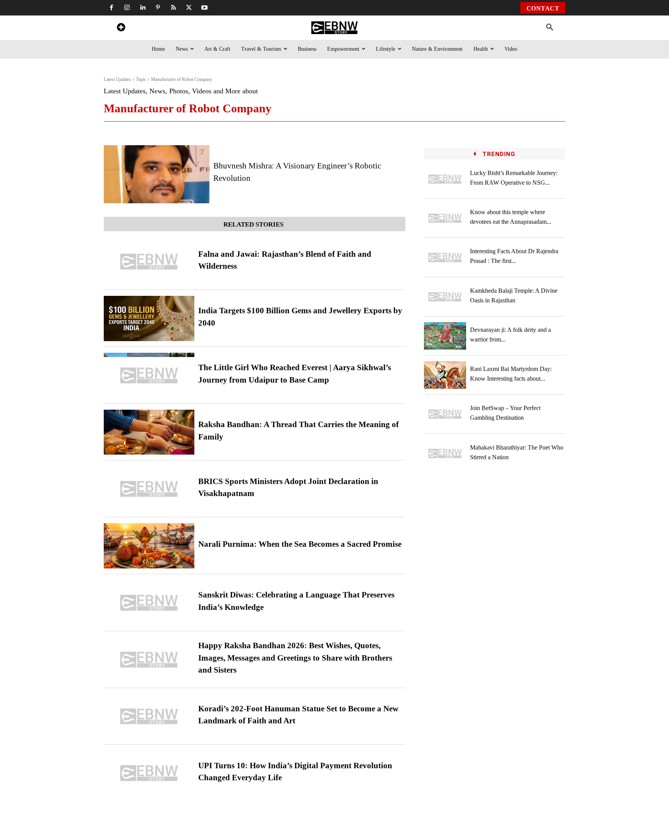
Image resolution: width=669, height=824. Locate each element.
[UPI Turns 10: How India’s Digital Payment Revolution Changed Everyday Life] (149, 773)
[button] (550, 27)
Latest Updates (117, 79)
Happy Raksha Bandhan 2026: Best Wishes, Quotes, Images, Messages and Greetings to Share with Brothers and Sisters (295, 658)
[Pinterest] (158, 7)
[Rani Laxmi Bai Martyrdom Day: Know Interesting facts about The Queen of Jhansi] (445, 375)
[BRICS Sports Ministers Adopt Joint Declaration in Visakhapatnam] (149, 489)
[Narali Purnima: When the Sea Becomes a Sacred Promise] (149, 545)
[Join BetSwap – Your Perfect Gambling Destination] (445, 414)
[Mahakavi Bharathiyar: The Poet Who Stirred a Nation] (445, 453)
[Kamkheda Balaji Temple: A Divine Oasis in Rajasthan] (445, 297)
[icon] (121, 28)
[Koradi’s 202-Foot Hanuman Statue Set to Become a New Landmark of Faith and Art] (149, 716)
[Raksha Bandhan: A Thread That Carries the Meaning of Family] (149, 432)
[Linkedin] (142, 7)
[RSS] (173, 7)
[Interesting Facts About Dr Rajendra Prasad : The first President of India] (445, 257)
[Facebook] (111, 7)
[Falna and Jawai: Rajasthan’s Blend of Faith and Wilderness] (149, 261)
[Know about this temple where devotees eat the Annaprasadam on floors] (445, 218)
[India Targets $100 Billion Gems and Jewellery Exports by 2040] (149, 318)
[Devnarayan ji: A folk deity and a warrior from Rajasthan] (445, 336)
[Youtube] (204, 7)
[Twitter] (189, 7)
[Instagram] (127, 7)
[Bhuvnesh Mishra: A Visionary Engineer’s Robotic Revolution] (156, 174)
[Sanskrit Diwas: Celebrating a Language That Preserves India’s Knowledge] (149, 602)
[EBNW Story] (334, 27)
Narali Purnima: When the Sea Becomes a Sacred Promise (299, 544)
